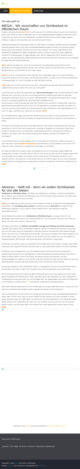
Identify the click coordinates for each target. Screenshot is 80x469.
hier (28, 282)
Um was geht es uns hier (21, 11)
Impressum (52, 426)
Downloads (38, 11)
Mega (28, 426)
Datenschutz (62, 426)
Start (5, 11)
